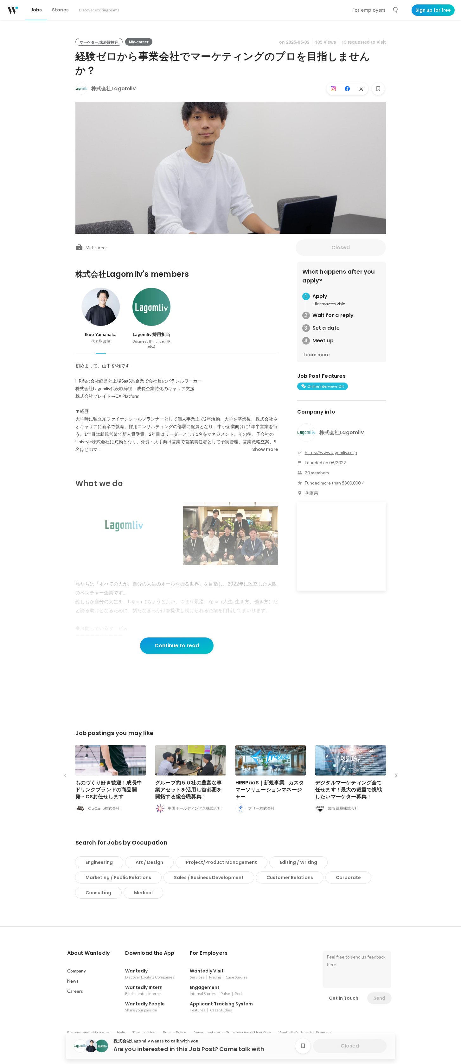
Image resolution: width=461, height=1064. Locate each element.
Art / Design (149, 862)
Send (379, 998)
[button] (88, 953)
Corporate (348, 877)
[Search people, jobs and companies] (395, 10)
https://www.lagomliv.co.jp (331, 452)
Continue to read (177, 645)
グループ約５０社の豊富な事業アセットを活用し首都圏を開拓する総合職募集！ (188, 789)
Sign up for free (433, 10)
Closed (340, 247)
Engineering (99, 862)
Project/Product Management (221, 862)
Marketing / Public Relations (118, 877)
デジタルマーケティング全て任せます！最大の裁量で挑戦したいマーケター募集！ (348, 789)
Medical (143, 893)
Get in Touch (343, 998)
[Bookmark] (378, 88)
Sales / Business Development (209, 877)
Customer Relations (289, 877)
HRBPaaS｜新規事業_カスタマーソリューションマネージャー (269, 789)
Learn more (317, 355)
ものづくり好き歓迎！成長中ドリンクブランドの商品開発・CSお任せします (108, 789)
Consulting (98, 893)
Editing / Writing (298, 862)
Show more (265, 449)
